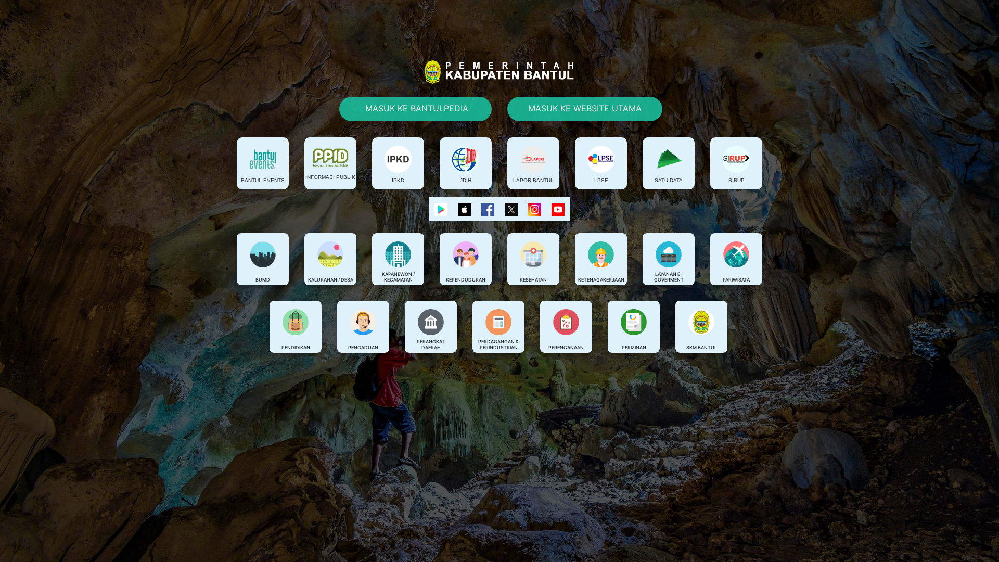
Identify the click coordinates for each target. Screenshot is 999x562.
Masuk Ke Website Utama (585, 108)
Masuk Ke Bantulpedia (415, 108)
